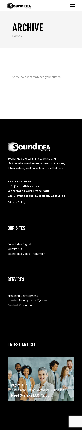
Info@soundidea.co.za (23, 186)
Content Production (20, 305)
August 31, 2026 (21, 385)
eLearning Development (23, 295)
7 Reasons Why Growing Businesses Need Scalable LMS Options (38, 393)
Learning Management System (27, 300)
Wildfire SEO (15, 249)
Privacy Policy (16, 202)
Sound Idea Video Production (26, 254)
